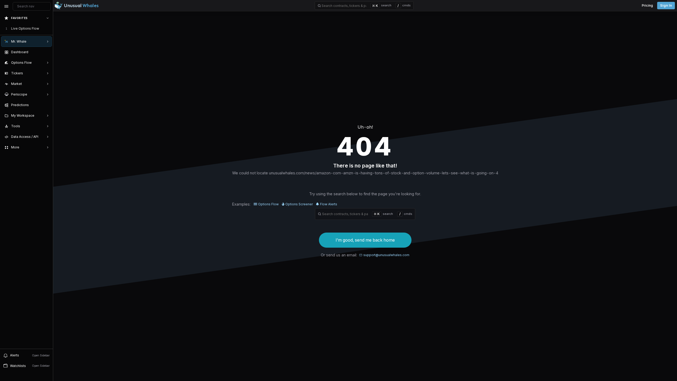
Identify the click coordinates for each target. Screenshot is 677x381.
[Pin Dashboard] (46, 52)
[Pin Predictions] (46, 105)
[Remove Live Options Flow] (48, 28)
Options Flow (268, 204)
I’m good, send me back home (365, 240)
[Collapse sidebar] (6, 6)
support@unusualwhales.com (386, 255)
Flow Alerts (328, 204)
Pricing (647, 5)
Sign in (666, 5)
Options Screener (299, 204)
